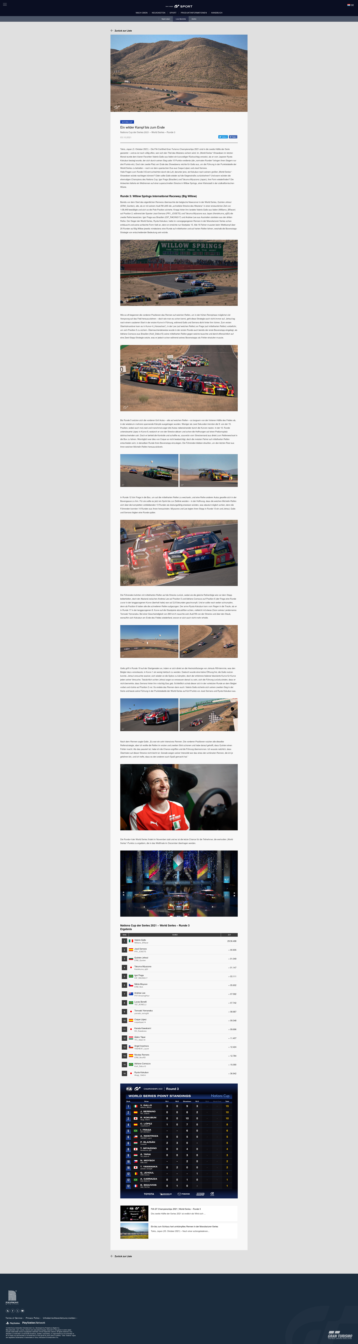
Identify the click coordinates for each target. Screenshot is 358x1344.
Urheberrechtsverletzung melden (59, 1318)
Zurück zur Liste (123, 30)
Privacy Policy (33, 1318)
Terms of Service (14, 1318)
